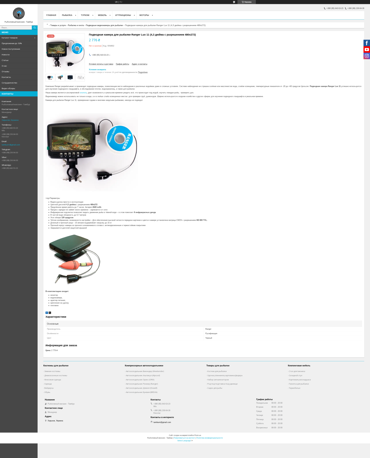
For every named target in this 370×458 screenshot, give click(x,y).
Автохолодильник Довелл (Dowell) (141, 388)
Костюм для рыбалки (217, 371)
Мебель (102, 15)
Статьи (5, 60)
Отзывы (5, 71)
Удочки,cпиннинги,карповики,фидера (224, 375)
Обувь (47, 392)
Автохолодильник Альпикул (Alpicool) (143, 375)
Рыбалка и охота (76, 25)
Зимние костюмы (52, 371)
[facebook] (47, 313)
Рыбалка (67, 15)
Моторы (144, 15)
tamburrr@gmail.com (11, 144)
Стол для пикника (297, 371)
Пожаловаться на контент (184, 438)
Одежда (48, 383)
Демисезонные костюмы (55, 375)
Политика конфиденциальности (209, 438)
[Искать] (35, 27)
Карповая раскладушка (300, 379)
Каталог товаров (9, 37)
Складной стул (295, 375)
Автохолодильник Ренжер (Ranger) (142, 383)
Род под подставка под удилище (222, 383)
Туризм (85, 15)
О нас (4, 66)
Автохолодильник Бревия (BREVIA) (141, 392)
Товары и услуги (58, 25)
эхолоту (83, 93)
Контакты (6, 77)
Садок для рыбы (214, 388)
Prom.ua (197, 435)
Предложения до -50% (12, 43)
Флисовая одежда (52, 379)
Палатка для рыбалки (299, 383)
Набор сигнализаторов (218, 379)
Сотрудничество (9, 82)
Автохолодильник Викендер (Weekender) (145, 371)
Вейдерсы (49, 388)
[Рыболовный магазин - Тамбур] (18, 13)
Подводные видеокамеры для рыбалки (104, 25)
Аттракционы (123, 15)
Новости (6, 54)
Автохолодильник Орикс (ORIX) (140, 379)
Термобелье (294, 388)
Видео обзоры (8, 88)
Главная (51, 15)
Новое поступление (11, 49)
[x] (50, 313)
